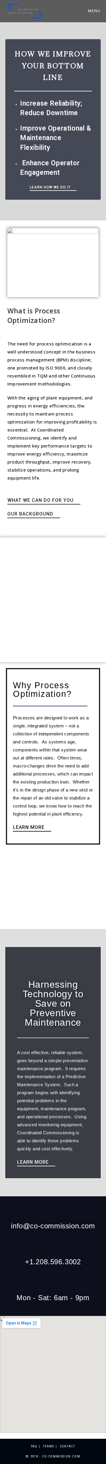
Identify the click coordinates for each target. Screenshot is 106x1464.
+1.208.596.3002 (53, 1262)
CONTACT (67, 1446)
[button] (53, 188)
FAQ (34, 1446)
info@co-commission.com (53, 1226)
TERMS (48, 1446)
